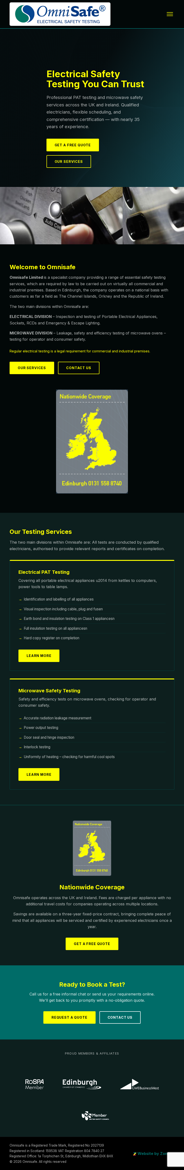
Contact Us (78, 368)
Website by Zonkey (155, 1153)
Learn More (39, 656)
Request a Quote (69, 1017)
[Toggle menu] (169, 14)
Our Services (69, 161)
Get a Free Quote (73, 145)
